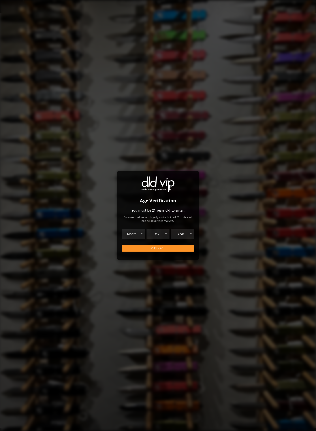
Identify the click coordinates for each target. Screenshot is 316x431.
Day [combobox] (156, 234)
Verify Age (158, 248)
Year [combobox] (181, 234)
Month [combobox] (132, 234)
